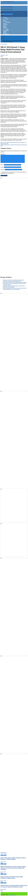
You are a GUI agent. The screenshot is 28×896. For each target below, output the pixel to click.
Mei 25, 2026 (3, 889)
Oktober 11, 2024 (4, 55)
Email (2, 167)
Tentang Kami (6, 33)
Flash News (4, 852)
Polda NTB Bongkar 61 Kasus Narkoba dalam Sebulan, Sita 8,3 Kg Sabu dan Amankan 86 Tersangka (13, 868)
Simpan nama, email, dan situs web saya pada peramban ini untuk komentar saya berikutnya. (13, 172)
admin (2, 56)
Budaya (4, 28)
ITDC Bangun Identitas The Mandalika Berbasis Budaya (15, 282)
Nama (2, 164)
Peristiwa (5, 21)
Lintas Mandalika (6, 6)
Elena (2, 862)
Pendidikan (8, 22)
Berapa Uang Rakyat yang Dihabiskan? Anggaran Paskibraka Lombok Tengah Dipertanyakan (13, 280)
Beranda (5, 17)
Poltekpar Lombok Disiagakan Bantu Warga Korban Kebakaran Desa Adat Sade (14, 286)
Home (7, 18)
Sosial (4, 25)
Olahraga (5, 26)
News (4, 19)
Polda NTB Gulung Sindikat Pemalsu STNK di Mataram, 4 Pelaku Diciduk (13, 858)
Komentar (3, 154)
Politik (7, 29)
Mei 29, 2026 (3, 880)
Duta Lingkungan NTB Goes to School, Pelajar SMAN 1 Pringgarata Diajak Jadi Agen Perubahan (15, 289)
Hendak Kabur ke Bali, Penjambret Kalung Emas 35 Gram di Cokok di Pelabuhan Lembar (14, 886)
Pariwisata (5, 24)
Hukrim (4, 23)
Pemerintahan (6, 30)
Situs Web (3, 169)
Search (2, 12)
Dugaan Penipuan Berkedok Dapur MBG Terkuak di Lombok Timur (12, 877)
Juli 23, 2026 (3, 861)
